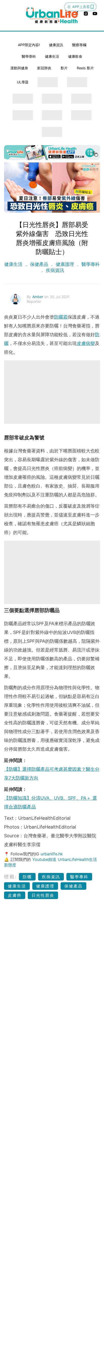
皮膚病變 (86, 343)
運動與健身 (19, 68)
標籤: (10, 876)
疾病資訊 (54, 270)
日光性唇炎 (43, 895)
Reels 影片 (85, 68)
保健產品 (39, 264)
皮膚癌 (14, 895)
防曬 (27, 876)
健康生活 (52, 56)
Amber (38, 296)
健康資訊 (56, 45)
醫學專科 (29, 56)
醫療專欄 (79, 45)
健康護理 (64, 264)
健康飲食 (75, 56)
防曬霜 (61, 317)
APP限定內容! (29, 45)
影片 (64, 68)
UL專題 (23, 82)
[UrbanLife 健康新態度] (52, 15)
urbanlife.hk (52, 853)
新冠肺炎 (44, 68)
